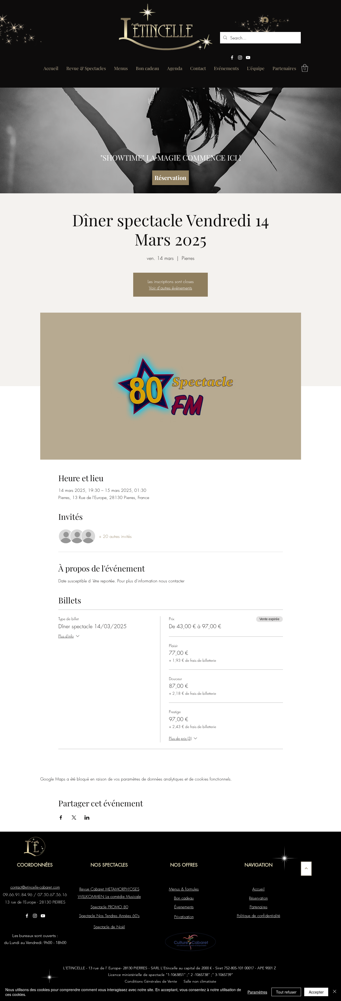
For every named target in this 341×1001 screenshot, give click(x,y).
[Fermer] (334, 992)
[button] (305, 68)
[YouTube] (248, 57)
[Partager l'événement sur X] (73, 817)
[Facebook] (232, 57)
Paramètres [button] (257, 992)
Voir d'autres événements (170, 288)
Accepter (316, 992)
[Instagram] (240, 57)
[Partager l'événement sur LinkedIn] (87, 817)
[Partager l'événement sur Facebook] (60, 817)
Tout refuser (286, 992)
